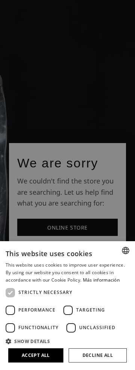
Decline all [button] (97, 355)
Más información (101, 280)
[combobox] (125, 250)
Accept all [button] (36, 355)
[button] (67, 341)
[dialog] (67, 305)
